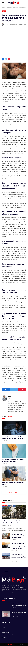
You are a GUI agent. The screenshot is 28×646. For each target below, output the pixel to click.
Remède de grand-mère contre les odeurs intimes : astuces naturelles (12, 437)
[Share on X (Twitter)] (6, 59)
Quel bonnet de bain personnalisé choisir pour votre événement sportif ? (19, 557)
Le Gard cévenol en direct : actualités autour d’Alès (11, 522)
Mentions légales (6, 632)
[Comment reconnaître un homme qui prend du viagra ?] (14, 71)
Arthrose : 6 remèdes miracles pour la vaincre (13, 483)
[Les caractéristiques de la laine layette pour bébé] (6, 614)
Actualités (5, 505)
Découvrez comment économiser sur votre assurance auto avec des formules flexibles (19, 546)
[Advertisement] (14, 41)
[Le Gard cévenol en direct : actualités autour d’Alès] (14, 512)
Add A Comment (14, 492)
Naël (7, 24)
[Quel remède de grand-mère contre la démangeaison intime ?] (14, 451)
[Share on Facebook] (3, 59)
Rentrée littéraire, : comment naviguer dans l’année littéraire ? (19, 535)
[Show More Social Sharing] (12, 59)
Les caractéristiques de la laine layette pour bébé (19, 613)
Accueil (3, 7)
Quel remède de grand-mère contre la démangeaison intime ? (13, 460)
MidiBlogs (10, 644)
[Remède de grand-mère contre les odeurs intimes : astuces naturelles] (14, 428)
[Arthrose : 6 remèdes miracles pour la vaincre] (14, 473)
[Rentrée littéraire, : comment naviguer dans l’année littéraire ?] (6, 536)
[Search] (25, 2)
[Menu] (3, 2)
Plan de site (4, 637)
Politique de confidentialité (8, 635)
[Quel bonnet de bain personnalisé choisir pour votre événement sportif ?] (6, 556)
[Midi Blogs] (14, 2)
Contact (4, 630)
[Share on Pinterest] (9, 59)
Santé (3, 11)
